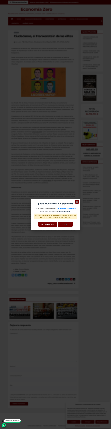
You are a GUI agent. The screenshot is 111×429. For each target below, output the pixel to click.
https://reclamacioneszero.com (66, 208)
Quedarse (65, 224)
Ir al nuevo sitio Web (47, 224)
